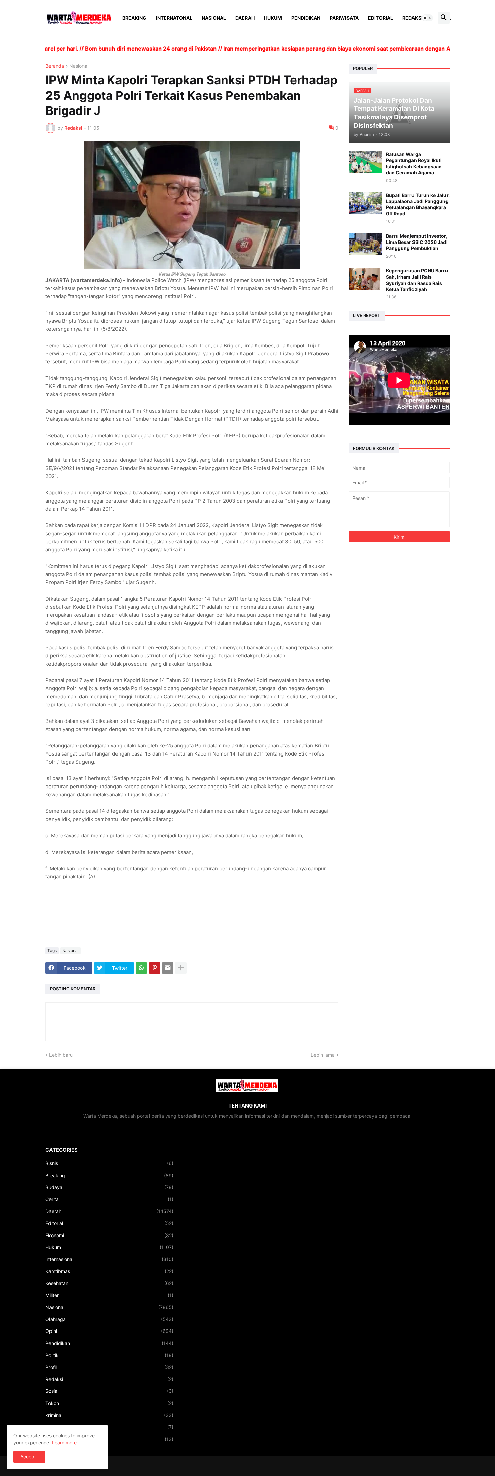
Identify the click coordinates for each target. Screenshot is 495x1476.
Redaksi (412, 18)
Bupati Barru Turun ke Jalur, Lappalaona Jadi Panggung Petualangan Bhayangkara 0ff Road (418, 204)
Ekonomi (109, 1235)
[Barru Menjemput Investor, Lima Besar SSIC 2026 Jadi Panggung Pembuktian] (365, 244)
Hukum (273, 18)
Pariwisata (344, 18)
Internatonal (174, 18)
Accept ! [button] (29, 1456)
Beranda (54, 66)
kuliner (109, 1427)
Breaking (134, 18)
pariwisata (109, 1439)
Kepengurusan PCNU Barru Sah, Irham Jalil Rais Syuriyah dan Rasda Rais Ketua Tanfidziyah (417, 280)
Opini (109, 1331)
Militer (109, 1295)
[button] (427, 17)
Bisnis (109, 1163)
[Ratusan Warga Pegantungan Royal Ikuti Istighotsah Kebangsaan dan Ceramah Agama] (365, 162)
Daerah (245, 18)
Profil (109, 1367)
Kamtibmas (109, 1271)
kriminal (109, 1415)
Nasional (214, 18)
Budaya (109, 1187)
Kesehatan (109, 1283)
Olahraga (109, 1319)
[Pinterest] (154, 968)
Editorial (380, 18)
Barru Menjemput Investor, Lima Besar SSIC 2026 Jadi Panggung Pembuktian (417, 242)
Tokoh (109, 1403)
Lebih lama (323, 1055)
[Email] (167, 968)
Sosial (109, 1391)
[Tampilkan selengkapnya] (181, 968)
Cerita (109, 1199)
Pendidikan (305, 18)
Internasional (109, 1259)
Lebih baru (61, 1055)
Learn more (64, 1442)
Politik (109, 1355)
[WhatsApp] (141, 968)
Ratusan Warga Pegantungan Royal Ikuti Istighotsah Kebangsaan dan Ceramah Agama (414, 163)
